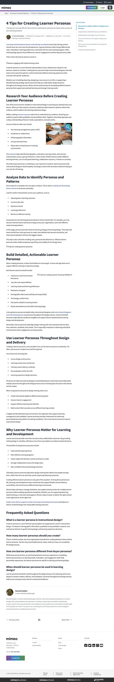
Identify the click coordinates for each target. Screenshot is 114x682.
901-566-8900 (15, 652)
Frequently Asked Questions (86, 50)
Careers (34, 642)
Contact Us (15, 658)
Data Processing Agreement (78, 674)
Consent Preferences (97, 674)
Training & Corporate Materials (19, 13)
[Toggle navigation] (110, 7)
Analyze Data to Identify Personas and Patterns (92, 32)
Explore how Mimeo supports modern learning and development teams (32, 502)
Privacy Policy (45, 674)
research (13, 154)
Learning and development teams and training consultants (27, 44)
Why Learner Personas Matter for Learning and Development (92, 45)
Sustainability (36, 645)
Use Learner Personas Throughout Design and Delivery (92, 39)
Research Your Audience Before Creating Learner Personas (93, 27)
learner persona (24, 114)
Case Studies (62, 645)
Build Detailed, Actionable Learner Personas (91, 35)
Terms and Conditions (59, 674)
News (60, 648)
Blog (6, 13)
